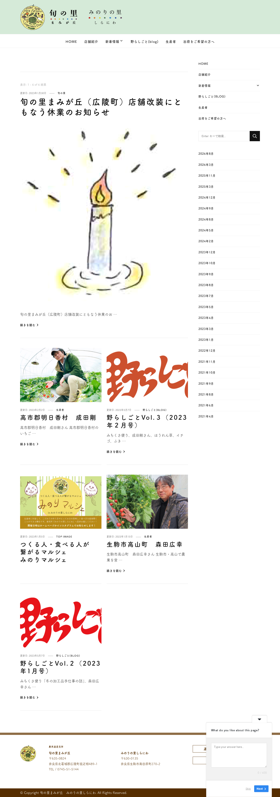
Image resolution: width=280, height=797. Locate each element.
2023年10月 (207, 263)
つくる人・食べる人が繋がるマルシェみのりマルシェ (55, 552)
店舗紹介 (91, 41)
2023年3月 (206, 328)
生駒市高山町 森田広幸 (145, 544)
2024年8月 (206, 219)
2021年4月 (206, 416)
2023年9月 (206, 274)
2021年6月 (206, 405)
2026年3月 (206, 164)
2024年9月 (206, 208)
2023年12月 (207, 252)
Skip (248, 788)
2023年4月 (206, 317)
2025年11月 (207, 175)
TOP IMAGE (64, 536)
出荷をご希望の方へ (199, 41)
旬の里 (62, 93)
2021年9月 (206, 383)
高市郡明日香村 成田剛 (58, 417)
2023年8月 (206, 285)
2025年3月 (206, 186)
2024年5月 (206, 230)
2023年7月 (206, 295)
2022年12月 (207, 350)
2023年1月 (206, 339)
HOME (71, 41)
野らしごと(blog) (144, 41)
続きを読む (27, 325)
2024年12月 (207, 197)
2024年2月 (206, 241)
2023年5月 (206, 307)
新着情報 (112, 41)
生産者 (171, 41)
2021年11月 (207, 361)
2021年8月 (206, 394)
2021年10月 (207, 372)
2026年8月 (206, 153)
